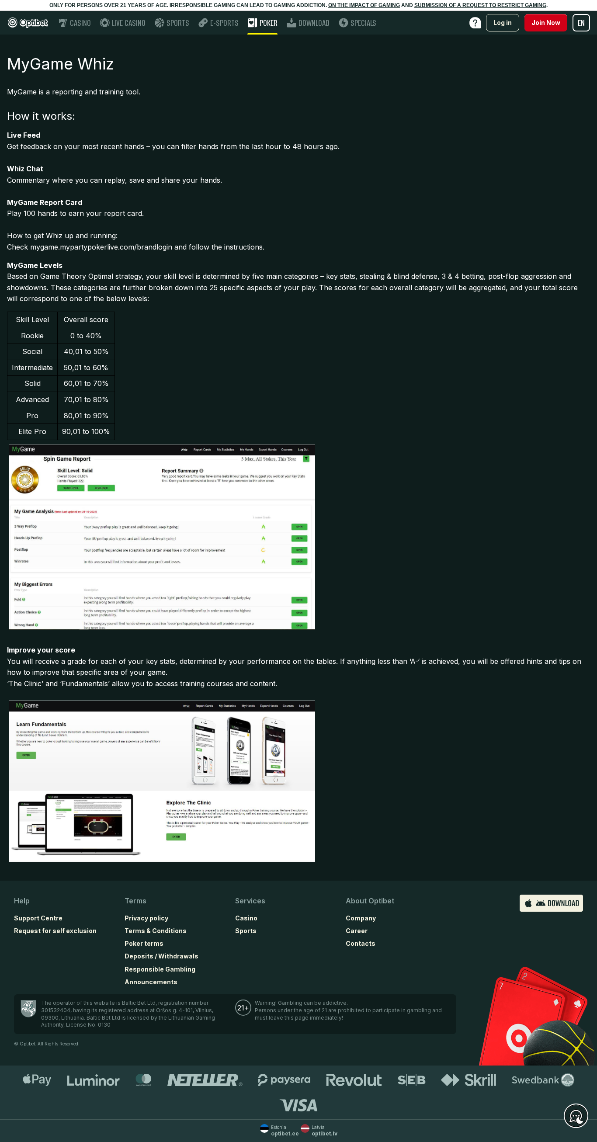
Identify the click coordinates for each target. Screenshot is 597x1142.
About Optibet (370, 900)
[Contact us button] (576, 1116)
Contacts (360, 943)
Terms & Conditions (156, 930)
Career (357, 930)
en (581, 23)
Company (361, 918)
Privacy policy (146, 918)
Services (250, 900)
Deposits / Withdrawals (161, 956)
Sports (246, 930)
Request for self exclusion (55, 930)
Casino (246, 918)
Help (22, 900)
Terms (135, 900)
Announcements (151, 982)
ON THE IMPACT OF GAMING (364, 5)
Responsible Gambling (160, 969)
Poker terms (144, 943)
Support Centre (38, 918)
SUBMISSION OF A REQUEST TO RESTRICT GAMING (480, 5)
